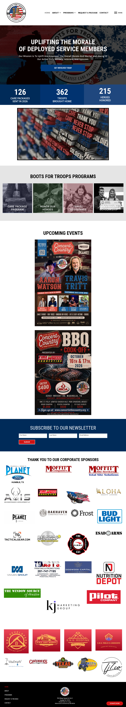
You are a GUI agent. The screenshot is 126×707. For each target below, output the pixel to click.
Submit (27, 442)
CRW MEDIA (72, 703)
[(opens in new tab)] (63, 283)
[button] (60, 13)
